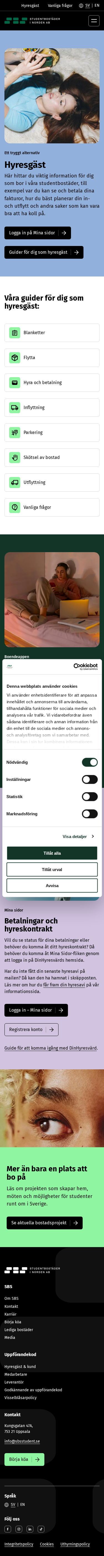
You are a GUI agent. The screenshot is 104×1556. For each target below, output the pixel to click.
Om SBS (11, 1298)
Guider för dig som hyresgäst (38, 252)
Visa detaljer (75, 836)
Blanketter (34, 332)
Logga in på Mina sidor (32, 232)
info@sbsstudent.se (22, 1441)
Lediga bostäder (18, 1329)
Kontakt (11, 1306)
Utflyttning (34, 482)
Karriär (10, 1314)
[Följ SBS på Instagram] (19, 1529)
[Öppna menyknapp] (94, 20)
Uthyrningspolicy (75, 1544)
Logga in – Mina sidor (30, 1010)
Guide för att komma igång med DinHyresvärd (50, 1048)
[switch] (90, 779)
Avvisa (52, 885)
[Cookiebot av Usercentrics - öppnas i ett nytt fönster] (74, 666)
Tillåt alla (52, 853)
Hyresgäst (30, 5)
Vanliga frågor (60, 5)
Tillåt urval (52, 869)
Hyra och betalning (43, 382)
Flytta (29, 357)
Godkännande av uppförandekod (33, 1390)
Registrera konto (25, 1029)
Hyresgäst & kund (20, 1366)
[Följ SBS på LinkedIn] (30, 1529)
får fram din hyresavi (64, 985)
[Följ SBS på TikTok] (41, 1529)
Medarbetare (15, 1374)
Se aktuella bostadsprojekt (39, 1222)
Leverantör (14, 1382)
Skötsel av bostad (42, 457)
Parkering (33, 432)
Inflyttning (34, 407)
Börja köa (12, 1322)
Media (9, 1337)
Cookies (47, 1544)
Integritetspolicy (18, 1544)
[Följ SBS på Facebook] (7, 1529)
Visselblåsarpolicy (20, 1397)
